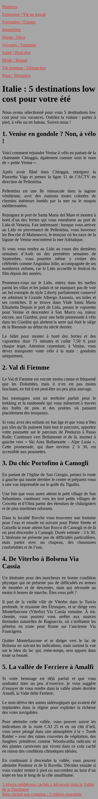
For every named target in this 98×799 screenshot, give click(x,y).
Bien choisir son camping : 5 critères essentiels (42, 794)
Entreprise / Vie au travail (24, 14)
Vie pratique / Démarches (24, 68)
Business (9, 6)
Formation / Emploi (19, 22)
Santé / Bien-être (16, 52)
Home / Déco (13, 37)
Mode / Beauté (14, 60)
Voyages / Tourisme (19, 45)
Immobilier (11, 29)
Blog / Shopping (16, 75)
